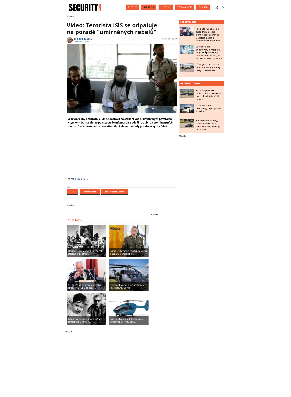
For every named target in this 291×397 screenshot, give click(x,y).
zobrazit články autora (83, 41)
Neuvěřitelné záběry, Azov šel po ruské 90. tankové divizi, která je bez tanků (208, 125)
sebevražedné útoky (114, 191)
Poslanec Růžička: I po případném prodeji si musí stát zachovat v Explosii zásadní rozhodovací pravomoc (208, 34)
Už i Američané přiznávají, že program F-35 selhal (209, 108)
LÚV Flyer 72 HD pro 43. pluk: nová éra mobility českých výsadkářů (208, 67)
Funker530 (81, 179)
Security (149, 7)
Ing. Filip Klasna (83, 38)
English (203, 7)
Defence (132, 7)
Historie (166, 7)
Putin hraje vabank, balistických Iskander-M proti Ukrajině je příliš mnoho (208, 95)
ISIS (73, 191)
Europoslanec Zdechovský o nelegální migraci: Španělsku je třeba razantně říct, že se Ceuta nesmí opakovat (209, 52)
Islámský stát (90, 191)
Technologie (184, 7)
